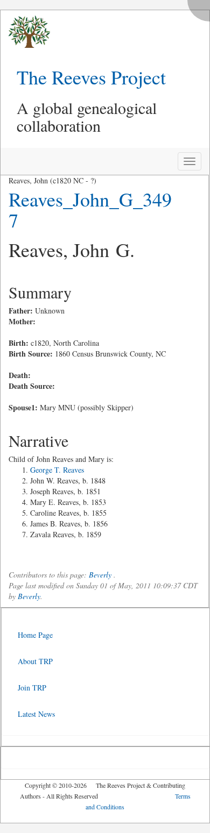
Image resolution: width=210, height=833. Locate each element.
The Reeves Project (91, 77)
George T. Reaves (57, 470)
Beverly (100, 574)
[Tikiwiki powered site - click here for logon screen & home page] (25, 32)
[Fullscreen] (201, 8)
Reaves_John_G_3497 (90, 209)
